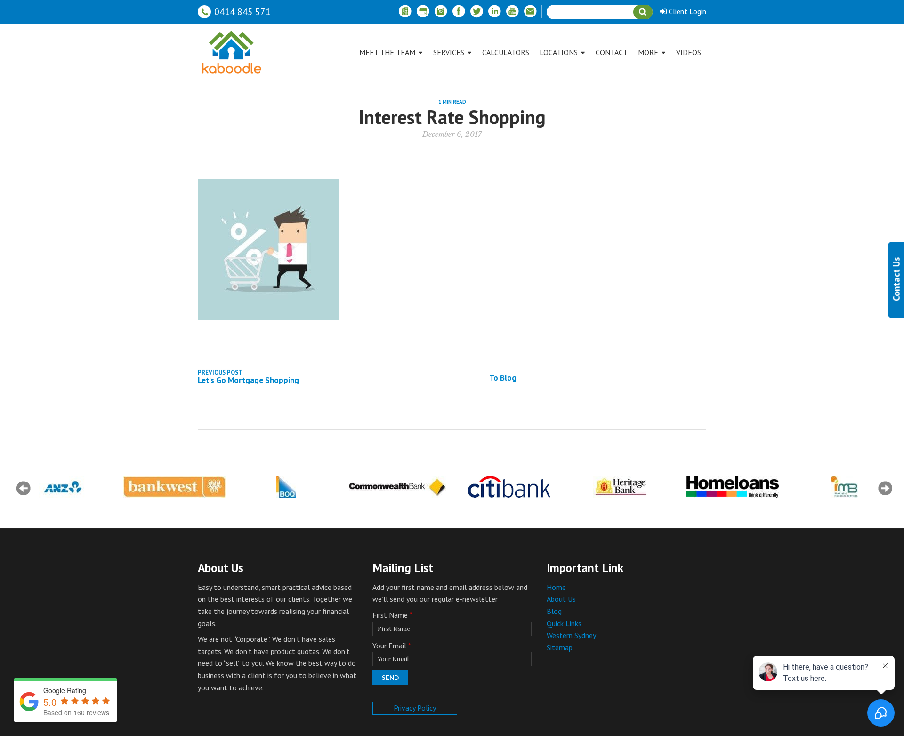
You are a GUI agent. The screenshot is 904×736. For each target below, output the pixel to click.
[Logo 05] (63, 487)
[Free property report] (405, 11)
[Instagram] (440, 11)
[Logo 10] (621, 487)
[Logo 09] (509, 487)
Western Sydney (571, 635)
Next (885, 488)
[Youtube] (512, 11)
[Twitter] (476, 11)
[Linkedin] (494, 11)
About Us (561, 599)
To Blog (503, 378)
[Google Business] (422, 11)
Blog (554, 611)
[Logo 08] (397, 487)
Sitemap (560, 647)
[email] (530, 11)
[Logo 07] (286, 487)
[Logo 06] (174, 487)
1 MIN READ (452, 101)
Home (556, 587)
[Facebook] (458, 11)
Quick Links (564, 623)
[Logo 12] (844, 487)
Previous (23, 488)
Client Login (686, 11)
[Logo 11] (732, 487)
